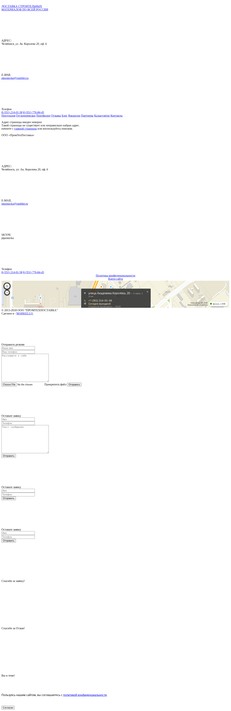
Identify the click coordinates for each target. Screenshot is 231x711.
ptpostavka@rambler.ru (15, 78)
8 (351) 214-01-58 (11, 112)
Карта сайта (115, 278)
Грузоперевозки (26, 115)
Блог (64, 115)
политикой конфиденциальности (85, 695)
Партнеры (87, 115)
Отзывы (56, 115)
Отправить (74, 384)
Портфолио (43, 115)
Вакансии (74, 115)
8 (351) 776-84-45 (33, 112)
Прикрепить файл (55, 384)
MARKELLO (25, 313)
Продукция (8, 115)
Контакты (116, 115)
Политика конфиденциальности (115, 275)
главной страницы (25, 128)
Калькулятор (102, 115)
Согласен (8, 707)
